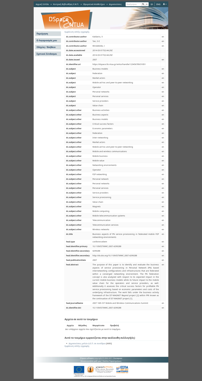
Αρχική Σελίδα (42, 4)
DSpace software (87, 358)
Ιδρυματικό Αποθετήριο (94, 4)
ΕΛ (152, 4)
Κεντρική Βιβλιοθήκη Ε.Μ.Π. (66, 4)
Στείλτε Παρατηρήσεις (112, 361)
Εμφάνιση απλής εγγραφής (77, 32)
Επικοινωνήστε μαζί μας (91, 361)
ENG (158, 4)
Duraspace (117, 358)
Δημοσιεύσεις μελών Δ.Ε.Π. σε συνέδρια (87, 343)
